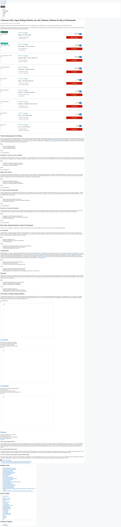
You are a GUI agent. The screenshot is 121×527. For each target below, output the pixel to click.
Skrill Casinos (6, 476)
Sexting (4, 12)
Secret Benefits (4, 339)
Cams (4, 13)
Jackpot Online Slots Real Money (9, 469)
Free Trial (2, 347)
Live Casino (5, 512)
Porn (4, 14)
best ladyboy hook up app (36, 254)
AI (3, 17)
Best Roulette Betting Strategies (9, 472)
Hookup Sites (5, 10)
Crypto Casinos (6, 504)
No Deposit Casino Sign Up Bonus (10, 478)
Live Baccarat (6, 510)
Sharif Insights (3, 3)
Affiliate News (6, 496)
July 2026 (5, 524)
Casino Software (6, 501)
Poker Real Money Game (8, 471)
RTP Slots (5, 516)
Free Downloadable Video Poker (9, 468)
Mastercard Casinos (7, 514)
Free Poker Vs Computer (8, 470)
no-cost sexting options (45, 256)
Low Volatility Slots (7, 513)
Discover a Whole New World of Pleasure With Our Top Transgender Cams (18, 490)
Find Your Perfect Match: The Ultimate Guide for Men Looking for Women (17, 461)
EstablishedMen (5, 386)
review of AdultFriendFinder (72, 254)
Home (4, 9)
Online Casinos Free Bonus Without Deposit (11, 481)
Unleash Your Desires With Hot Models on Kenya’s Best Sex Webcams (16, 462)
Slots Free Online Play (7, 482)
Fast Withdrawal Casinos (8, 505)
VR (3, 16)
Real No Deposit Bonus (7, 473)
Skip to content (3, 1)
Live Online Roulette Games (8, 486)
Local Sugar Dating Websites (54, 140)
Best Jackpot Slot (6, 474)
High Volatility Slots (7, 508)
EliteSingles (3, 432)
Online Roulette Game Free (8, 484)
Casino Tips (5, 503)
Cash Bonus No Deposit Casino (9, 485)
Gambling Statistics (7, 507)
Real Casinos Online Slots (8, 479)
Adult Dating (5, 11)
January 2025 (5, 525)
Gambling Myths (6, 506)
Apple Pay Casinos (7, 498)
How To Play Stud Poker (8, 477)
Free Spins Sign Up (7, 480)
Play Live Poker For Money (8, 487)
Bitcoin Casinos (6, 499)
